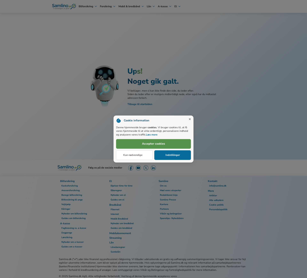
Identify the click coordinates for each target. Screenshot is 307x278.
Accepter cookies (153, 144)
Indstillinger (172, 155)
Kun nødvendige (132, 155)
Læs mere (151, 134)
